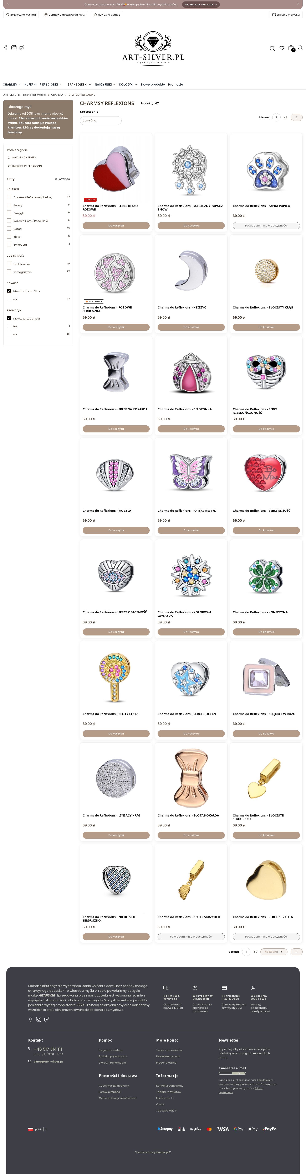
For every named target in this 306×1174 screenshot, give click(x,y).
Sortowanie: (89, 112)
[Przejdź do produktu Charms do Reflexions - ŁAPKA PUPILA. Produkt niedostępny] (266, 169)
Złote (17, 237)
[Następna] (298, 4)
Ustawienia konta (168, 1056)
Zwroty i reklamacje (112, 1063)
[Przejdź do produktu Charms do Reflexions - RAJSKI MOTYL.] (191, 473)
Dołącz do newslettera (238, 1073)
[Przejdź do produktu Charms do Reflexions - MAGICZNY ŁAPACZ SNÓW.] (191, 169)
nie (15, 299)
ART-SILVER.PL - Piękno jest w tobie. (24, 95)
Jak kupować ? (166, 1111)
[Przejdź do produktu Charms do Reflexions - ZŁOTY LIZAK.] (116, 676)
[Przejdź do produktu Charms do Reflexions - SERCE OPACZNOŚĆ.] (116, 575)
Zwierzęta (20, 245)
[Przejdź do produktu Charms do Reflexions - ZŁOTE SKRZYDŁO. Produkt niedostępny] (191, 880)
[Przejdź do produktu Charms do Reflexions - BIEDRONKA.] (191, 372)
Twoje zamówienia (169, 1050)
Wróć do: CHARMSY (24, 157)
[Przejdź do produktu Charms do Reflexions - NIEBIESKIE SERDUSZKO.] (116, 880)
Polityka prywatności (113, 1056)
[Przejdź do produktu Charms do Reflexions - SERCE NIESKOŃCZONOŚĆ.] (266, 372)
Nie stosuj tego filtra (26, 291)
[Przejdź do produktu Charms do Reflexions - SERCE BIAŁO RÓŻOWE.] (116, 169)
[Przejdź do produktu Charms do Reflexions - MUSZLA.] (116, 473)
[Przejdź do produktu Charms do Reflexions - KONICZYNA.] (266, 575)
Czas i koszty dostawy (114, 1086)
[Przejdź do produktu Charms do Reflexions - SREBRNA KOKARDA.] (116, 372)
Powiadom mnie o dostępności (266, 226)
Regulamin (263, 1080)
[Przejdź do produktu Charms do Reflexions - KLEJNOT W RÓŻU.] (266, 676)
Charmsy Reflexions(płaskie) (33, 197)
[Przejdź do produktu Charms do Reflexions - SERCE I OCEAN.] (191, 676)
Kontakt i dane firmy (169, 1086)
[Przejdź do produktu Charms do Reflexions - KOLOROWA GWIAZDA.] (191, 575)
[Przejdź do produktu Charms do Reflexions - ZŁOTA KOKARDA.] (191, 778)
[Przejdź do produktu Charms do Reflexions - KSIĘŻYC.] (191, 270)
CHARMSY (57, 95)
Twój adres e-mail (232, 1068)
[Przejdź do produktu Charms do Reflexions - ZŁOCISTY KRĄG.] (266, 270)
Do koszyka (116, 226)
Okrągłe (19, 213)
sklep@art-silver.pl (288, 14)
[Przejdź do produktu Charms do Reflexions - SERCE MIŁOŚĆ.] (266, 473)
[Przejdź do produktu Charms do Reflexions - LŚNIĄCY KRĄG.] (116, 778)
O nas (160, 1104)
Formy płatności (110, 1092)
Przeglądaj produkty (201, 4)
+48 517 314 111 (48, 1049)
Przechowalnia (166, 1063)
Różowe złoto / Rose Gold (31, 221)
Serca (18, 229)
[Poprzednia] (8, 4)
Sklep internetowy (151, 1152)
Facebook (163, 1098)
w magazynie (23, 272)
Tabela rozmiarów (169, 1092)
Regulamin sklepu (111, 1050)
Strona (264, 117)
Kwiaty (18, 205)
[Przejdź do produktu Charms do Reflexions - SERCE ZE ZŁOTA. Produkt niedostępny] (266, 880)
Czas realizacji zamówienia (118, 1098)
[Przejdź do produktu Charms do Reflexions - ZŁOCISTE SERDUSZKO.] (266, 778)
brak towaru (22, 264)
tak (15, 326)
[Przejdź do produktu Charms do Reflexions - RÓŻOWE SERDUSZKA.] (116, 270)
